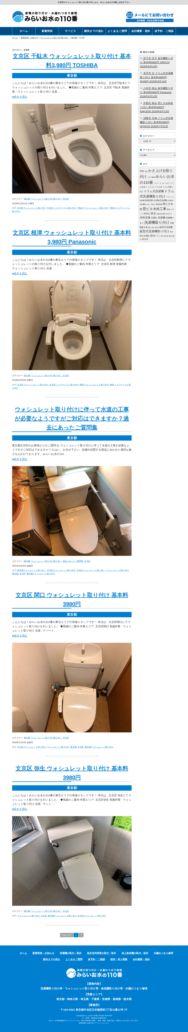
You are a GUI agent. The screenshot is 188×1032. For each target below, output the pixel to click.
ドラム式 (158, 187)
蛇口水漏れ (145, 236)
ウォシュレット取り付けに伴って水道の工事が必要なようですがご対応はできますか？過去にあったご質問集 (72, 418)
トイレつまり (165, 183)
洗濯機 (161, 217)
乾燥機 (142, 200)
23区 (142, 171)
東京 (153, 213)
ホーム (24, 30)
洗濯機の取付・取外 (71, 953)
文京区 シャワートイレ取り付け (61, 208)
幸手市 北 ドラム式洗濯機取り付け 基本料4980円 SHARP (156, 77)
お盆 (146, 171)
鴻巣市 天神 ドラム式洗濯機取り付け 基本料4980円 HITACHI (156, 122)
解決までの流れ (94, 30)
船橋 (171, 232)
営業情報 (159, 204)
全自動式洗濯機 (160, 200)
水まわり (168, 214)
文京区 (66, 199)
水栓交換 (145, 217)
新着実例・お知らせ (43, 953)
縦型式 (157, 227)
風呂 (162, 236)
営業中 (153, 204)
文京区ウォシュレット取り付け (31, 208)
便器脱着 (149, 200)
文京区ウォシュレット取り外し (91, 570)
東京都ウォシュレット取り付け (40, 574)
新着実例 (47, 30)
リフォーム (170, 197)
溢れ (149, 227)
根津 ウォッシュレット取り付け (94, 385)
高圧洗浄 (145, 239)
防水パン (155, 235)
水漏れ (154, 217)
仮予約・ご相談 (164, 30)
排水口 (147, 213)
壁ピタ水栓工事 (154, 209)
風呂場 (166, 236)
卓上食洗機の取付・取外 (135, 953)
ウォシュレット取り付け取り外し (46, 199)
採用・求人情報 (118, 959)
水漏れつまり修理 (163, 953)
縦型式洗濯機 (166, 227)
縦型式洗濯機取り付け (154, 231)
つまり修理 (151, 177)
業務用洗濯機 (160, 214)
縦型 (152, 227)
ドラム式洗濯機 (154, 191)
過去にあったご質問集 (73, 561)
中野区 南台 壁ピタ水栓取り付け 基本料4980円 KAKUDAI (156, 107)
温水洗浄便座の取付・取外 (101, 953)
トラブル (151, 187)
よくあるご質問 (117, 30)
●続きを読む (20, 96)
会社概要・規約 (140, 30)
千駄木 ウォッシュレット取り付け (92, 208)
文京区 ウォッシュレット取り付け (32, 385)
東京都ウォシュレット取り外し (31, 570)
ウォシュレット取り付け (117, 570)
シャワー (156, 183)
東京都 (27, 199)
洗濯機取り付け (157, 222)
